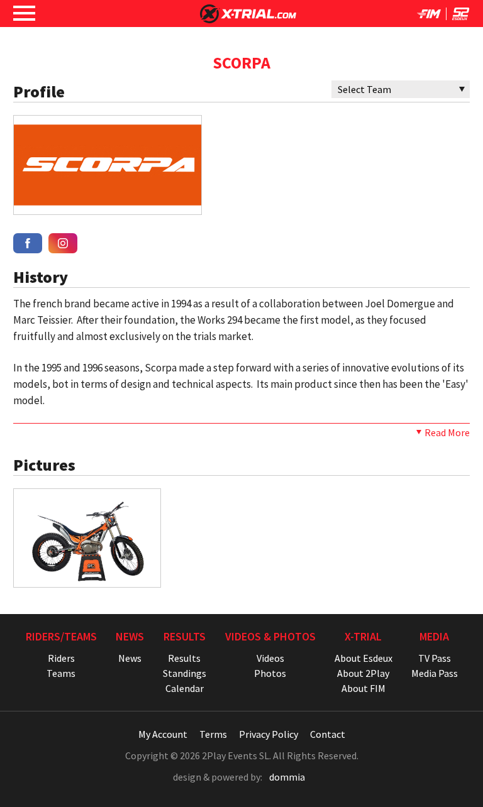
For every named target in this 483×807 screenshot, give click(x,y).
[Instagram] (62, 243)
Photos (270, 673)
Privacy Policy (268, 734)
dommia (287, 777)
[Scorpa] (107, 207)
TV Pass (434, 658)
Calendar (184, 688)
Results (184, 658)
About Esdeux (363, 658)
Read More (447, 432)
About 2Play (363, 673)
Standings (184, 673)
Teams (61, 673)
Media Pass (434, 673)
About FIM (363, 688)
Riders (61, 658)
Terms (213, 734)
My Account (162, 734)
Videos (270, 658)
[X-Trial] (248, 19)
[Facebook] (27, 243)
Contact (327, 734)
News (130, 658)
